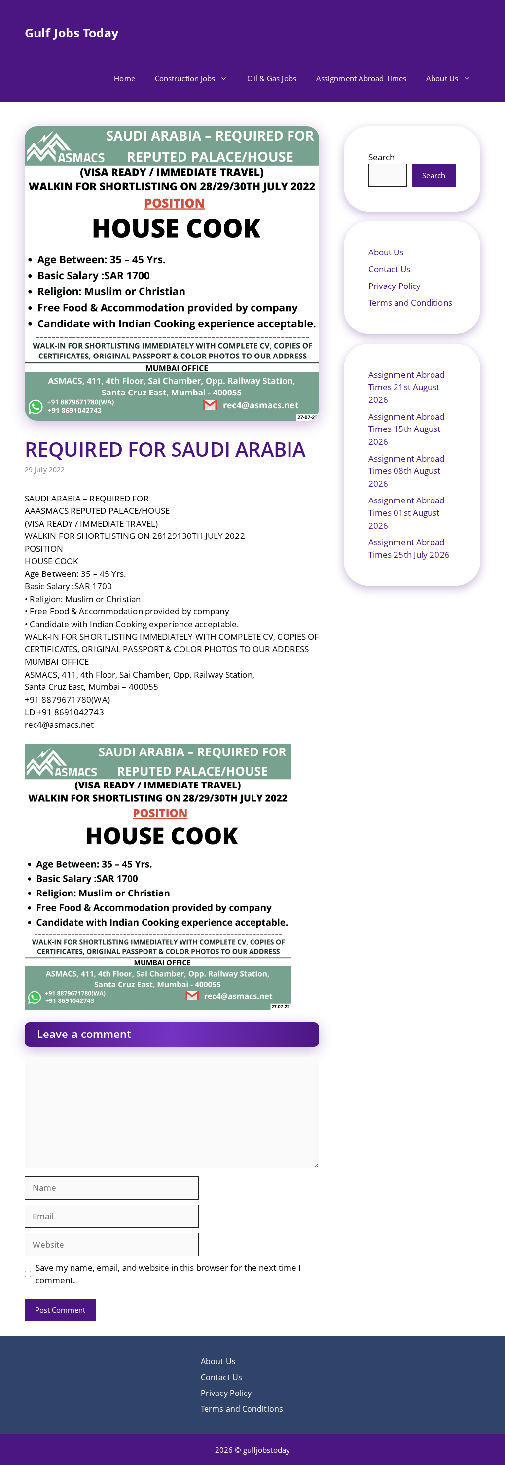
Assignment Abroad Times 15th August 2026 (406, 429)
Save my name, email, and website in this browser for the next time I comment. (168, 1274)
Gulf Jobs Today (72, 32)
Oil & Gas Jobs (271, 78)
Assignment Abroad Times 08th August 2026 (406, 471)
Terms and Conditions (410, 302)
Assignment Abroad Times (361, 78)
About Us (442, 78)
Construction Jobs (185, 78)
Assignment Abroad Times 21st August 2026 (406, 387)
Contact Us (389, 269)
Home (124, 78)
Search (381, 157)
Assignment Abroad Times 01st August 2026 (406, 513)
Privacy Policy (394, 285)
